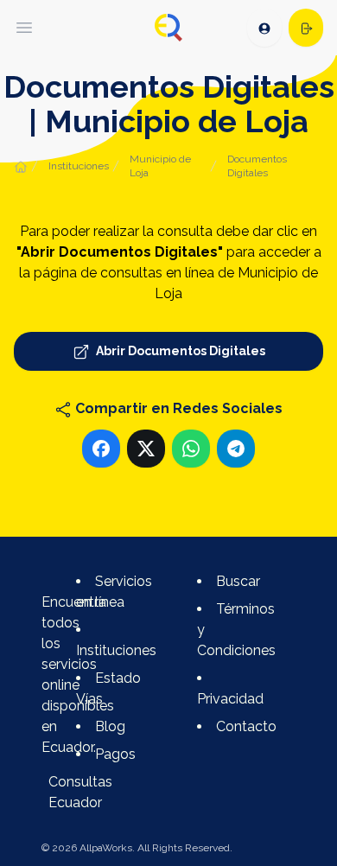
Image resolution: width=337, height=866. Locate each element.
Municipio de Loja (160, 166)
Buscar (238, 581)
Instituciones (78, 166)
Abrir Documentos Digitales (179, 351)
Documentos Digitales (257, 166)
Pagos (115, 754)
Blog (110, 726)
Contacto (246, 726)
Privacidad (230, 699)
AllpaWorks (105, 848)
